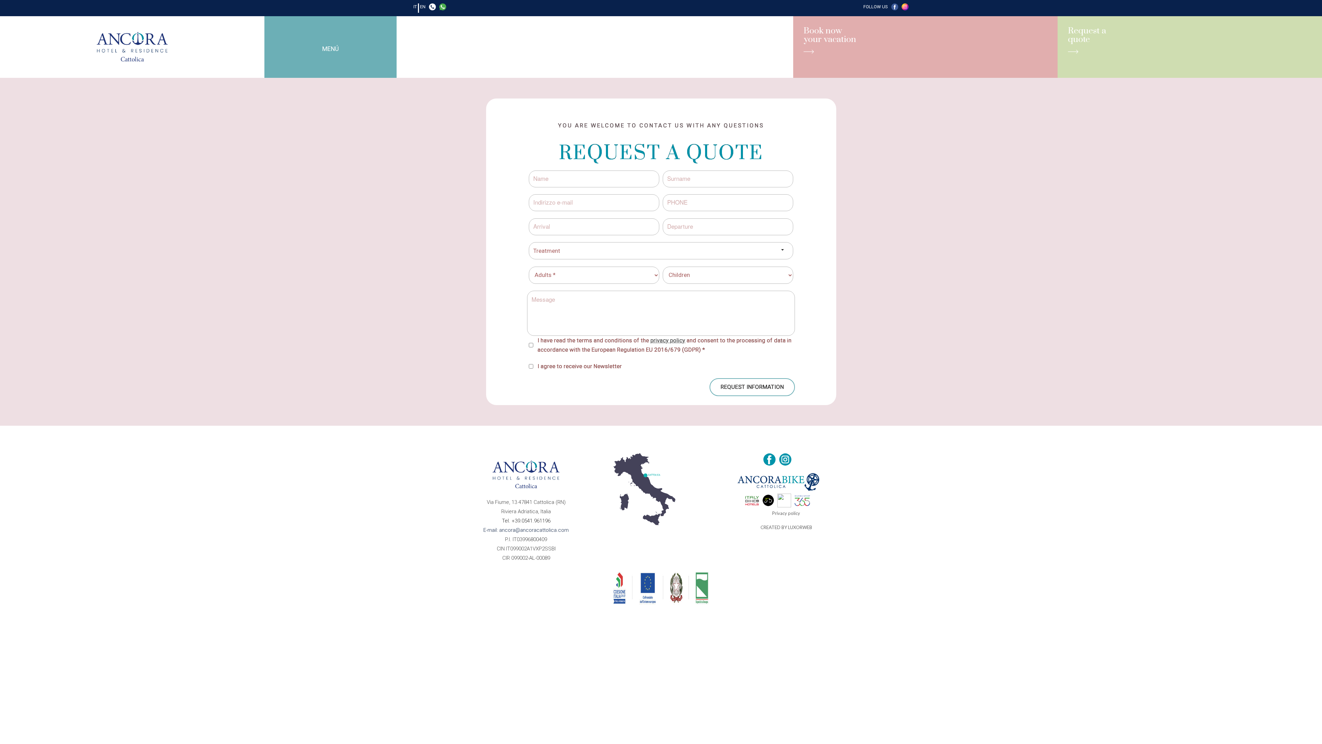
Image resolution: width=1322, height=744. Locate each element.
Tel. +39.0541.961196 (526, 521)
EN (423, 6)
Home (289, 35)
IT (415, 6)
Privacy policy (786, 513)
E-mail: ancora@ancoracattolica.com (526, 530)
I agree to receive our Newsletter (579, 366)
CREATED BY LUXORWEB (786, 527)
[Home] (132, 47)
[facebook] (894, 8)
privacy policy (667, 340)
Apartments (358, 35)
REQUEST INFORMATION (752, 386)
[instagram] (905, 8)
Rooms (320, 35)
